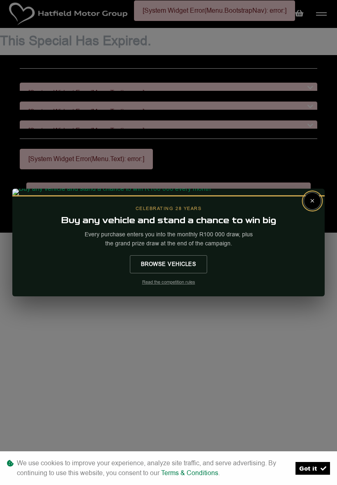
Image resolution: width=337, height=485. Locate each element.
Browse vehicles (168, 264)
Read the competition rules (168, 282)
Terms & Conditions (189, 473)
